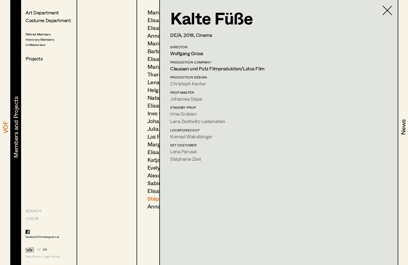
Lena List (158, 82)
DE (39, 249)
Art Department (42, 12)
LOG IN (32, 218)
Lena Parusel (183, 151)
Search (33, 211)
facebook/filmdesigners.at (42, 237)
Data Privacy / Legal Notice (43, 256)
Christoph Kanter (188, 83)
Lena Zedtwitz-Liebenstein (197, 121)
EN (45, 249)
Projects (34, 58)
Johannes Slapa (186, 99)
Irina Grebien (183, 114)
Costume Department (48, 20)
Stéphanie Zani (185, 159)
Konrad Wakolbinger (191, 136)
